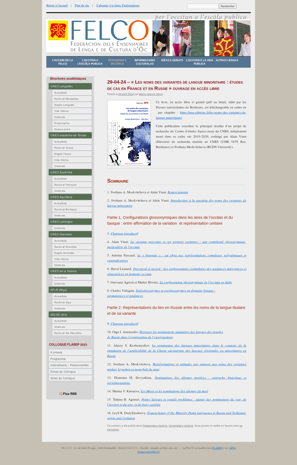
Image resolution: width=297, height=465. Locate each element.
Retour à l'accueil (57, 5)
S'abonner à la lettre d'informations (117, 5)
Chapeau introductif (124, 233)
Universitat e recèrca (181, 425)
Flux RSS (70, 393)
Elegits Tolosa (62, 153)
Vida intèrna (61, 111)
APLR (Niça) (58, 289)
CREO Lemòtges (61, 221)
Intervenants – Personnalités (69, 365)
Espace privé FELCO (149, 451)
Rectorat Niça (62, 302)
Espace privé (62, 129)
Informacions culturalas (145, 62)
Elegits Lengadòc (64, 104)
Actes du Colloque (62, 378)
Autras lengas (227, 60)
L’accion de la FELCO (62, 62)
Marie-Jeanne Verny (151, 94)
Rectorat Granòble (65, 246)
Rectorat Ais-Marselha (67, 333)
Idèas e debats (172, 60)
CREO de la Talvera (63, 271)
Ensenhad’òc (62, 123)
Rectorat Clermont (65, 184)
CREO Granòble (61, 234)
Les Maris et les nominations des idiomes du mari (174, 391)
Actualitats (60, 92)
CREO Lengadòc (61, 86)
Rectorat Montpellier (66, 98)
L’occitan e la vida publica (199, 62)
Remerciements (178, 192)
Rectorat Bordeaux (65, 209)
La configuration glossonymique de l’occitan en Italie (196, 282)
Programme (58, 359)
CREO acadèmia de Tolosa (68, 135)
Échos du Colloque (63, 371)
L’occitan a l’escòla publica (90, 62)
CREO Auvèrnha (61, 172)
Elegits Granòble (64, 252)
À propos (56, 352)
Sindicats (59, 117)
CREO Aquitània (61, 197)
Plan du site (82, 5)
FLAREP (217, 448)
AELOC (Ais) (58, 314)
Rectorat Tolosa (63, 147)
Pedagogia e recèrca (117, 62)
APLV (232, 448)
